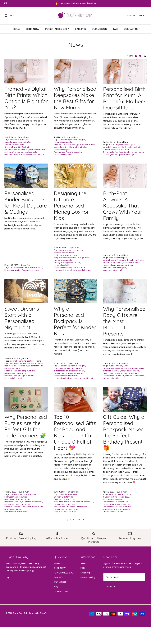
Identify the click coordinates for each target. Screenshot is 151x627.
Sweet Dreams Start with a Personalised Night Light (21, 317)
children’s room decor (64, 252)
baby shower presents (113, 368)
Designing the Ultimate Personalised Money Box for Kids (71, 205)
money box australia (63, 260)
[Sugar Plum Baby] (75, 16)
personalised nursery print (114, 267)
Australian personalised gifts (17, 142)
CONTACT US (131, 29)
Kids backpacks (35, 267)
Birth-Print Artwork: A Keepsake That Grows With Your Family (122, 205)
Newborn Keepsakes (84, 501)
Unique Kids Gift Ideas (113, 511)
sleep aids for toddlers (14, 378)
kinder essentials (76, 371)
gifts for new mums (36, 149)
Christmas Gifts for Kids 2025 (116, 497)
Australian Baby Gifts (19, 139)
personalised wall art (35, 154)
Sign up (111, 586)
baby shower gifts (18, 361)
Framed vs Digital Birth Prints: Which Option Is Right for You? (26, 98)
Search (84, 563)
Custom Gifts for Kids (63, 497)
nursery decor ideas (13, 368)
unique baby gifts (111, 378)
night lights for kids (34, 366)
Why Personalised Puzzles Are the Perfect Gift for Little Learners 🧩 (25, 426)
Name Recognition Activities (17, 504)
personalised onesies (134, 375)
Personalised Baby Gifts (113, 375)
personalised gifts (29, 152)
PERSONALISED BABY (57, 29)
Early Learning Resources (15, 497)
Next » (81, 519)
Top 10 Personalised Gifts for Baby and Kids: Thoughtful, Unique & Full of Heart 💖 (75, 432)
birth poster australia (63, 142)
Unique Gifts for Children (65, 511)
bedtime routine (34, 361)
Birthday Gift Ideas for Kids (121, 494)
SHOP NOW (32, 29)
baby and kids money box (71, 250)
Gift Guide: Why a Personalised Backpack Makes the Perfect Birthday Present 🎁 (123, 432)
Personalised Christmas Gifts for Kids (70, 506)
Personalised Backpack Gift (115, 501)
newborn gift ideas (111, 373)
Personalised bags (30, 270)
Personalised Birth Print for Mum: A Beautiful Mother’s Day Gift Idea (124, 98)
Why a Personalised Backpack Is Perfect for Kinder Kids (75, 321)
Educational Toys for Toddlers (17, 499)
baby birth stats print (112, 147)
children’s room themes (15, 363)
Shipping (85, 572)
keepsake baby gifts (63, 147)
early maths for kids (63, 257)
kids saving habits (80, 257)
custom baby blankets (134, 368)
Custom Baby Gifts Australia (17, 147)
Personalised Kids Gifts (14, 154)
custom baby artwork (14, 144)
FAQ (115, 29)
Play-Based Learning (13, 509)
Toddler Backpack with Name (116, 509)
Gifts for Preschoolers (33, 501)
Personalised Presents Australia (68, 152)
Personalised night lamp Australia (19, 371)
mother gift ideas (12, 152)
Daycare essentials (18, 267)
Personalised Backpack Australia (68, 373)
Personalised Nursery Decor (66, 509)
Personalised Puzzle (34, 506)
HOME (16, 29)
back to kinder (60, 368)
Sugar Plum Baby (20, 613)
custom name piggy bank (66, 255)
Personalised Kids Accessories (116, 504)
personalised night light (15, 373)
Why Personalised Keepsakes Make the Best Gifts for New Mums (75, 98)
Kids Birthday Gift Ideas (64, 501)
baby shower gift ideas (113, 260)
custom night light (35, 363)
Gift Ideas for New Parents (15, 149)
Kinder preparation (12, 270)
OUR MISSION (99, 29)
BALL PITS (80, 29)
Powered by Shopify (38, 613)
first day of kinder (75, 368)
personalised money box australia (69, 267)
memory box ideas (131, 262)
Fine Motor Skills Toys (13, 501)
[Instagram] (5, 3)
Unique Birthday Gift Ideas (16, 511)
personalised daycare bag (66, 375)
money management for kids (67, 262)
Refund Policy (88, 577)
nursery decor (126, 265)
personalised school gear (65, 378)
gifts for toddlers (61, 371)
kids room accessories (14, 366)
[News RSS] (145, 56)
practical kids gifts (62, 270)
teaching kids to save (81, 270)
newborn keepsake (111, 265)
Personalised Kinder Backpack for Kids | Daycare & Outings (25, 202)
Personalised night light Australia (19, 375)
